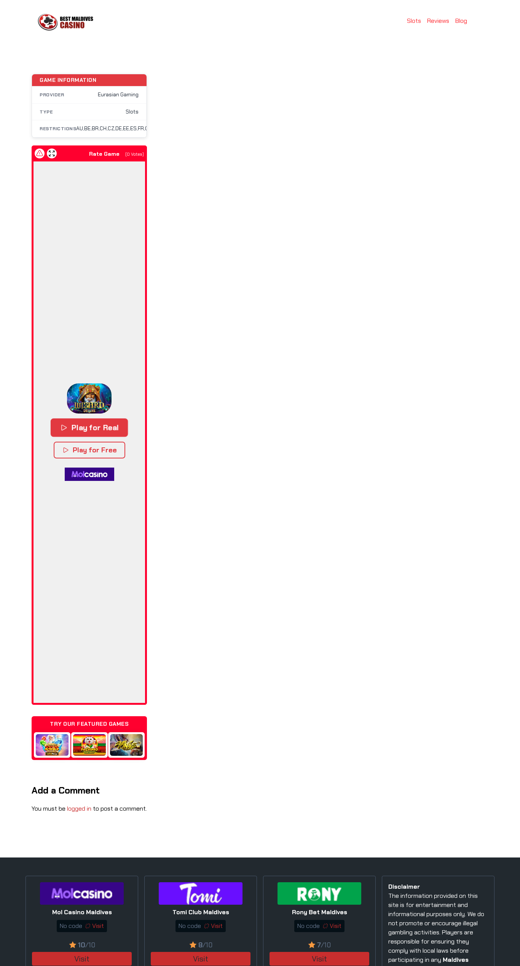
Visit (81, 959)
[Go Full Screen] (52, 153)
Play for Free (95, 450)
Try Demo (50, 744)
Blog (461, 21)
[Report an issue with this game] (40, 153)
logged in (79, 809)
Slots (414, 21)
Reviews (438, 21)
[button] (89, 398)
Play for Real (94, 427)
